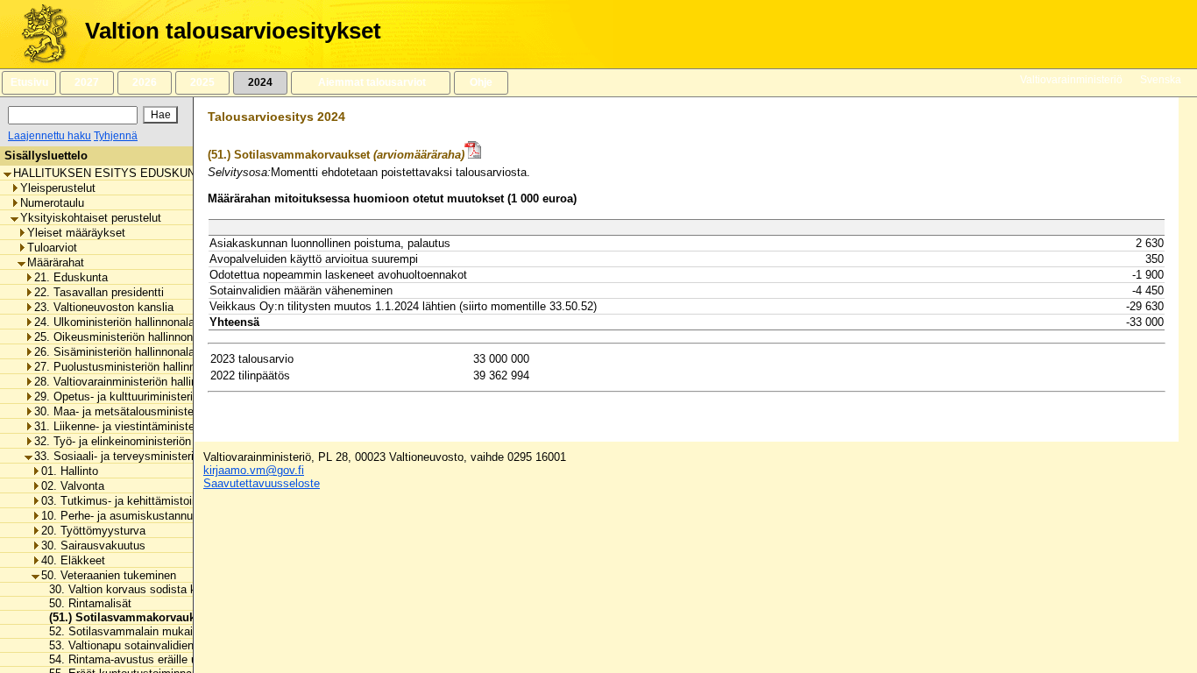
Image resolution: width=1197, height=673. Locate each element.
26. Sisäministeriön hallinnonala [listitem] (114, 351)
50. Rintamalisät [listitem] (85, 603)
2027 (86, 82)
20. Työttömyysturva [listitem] (93, 530)
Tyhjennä (116, 136)
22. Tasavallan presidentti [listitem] (99, 292)
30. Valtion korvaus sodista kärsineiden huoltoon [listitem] (166, 589)
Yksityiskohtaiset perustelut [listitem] (90, 217)
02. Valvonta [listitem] (72, 485)
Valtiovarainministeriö (1071, 80)
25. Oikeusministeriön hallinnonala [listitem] (121, 337)
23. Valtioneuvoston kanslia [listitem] (104, 307)
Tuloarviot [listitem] (52, 247)
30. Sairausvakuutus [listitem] (93, 545)
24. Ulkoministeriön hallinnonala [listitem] (114, 322)
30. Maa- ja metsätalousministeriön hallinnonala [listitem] (154, 411)
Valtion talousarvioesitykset (233, 31)
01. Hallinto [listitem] (69, 471)
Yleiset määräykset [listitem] (76, 232)
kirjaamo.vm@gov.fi (253, 470)
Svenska (1160, 80)
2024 (260, 82)
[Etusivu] (38, 34)
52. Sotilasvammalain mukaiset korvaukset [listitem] (153, 631)
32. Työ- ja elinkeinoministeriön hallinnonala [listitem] (144, 441)
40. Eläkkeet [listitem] (73, 560)
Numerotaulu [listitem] (52, 202)
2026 (144, 82)
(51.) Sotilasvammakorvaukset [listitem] (125, 617)
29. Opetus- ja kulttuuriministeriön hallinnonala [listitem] (151, 396)
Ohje (481, 82)
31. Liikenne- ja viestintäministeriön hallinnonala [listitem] (155, 426)
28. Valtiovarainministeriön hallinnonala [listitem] (132, 381)
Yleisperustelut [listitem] (58, 188)
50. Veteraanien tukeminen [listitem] (108, 575)
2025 (202, 82)
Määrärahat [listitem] (55, 262)
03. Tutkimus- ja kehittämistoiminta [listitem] (130, 500)
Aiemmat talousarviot (371, 82)
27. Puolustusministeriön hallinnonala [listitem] (128, 366)
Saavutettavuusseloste (261, 483)
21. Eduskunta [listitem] (71, 277)
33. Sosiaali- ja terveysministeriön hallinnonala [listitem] (151, 456)
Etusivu (29, 82)
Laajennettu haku (49, 136)
